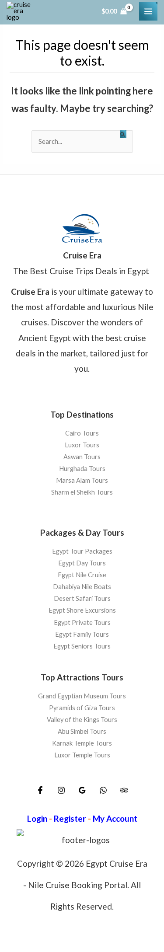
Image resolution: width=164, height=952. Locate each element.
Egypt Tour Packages (82, 551)
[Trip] (124, 790)
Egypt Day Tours (82, 563)
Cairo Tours (82, 433)
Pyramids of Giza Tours (82, 707)
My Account (115, 818)
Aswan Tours (82, 457)
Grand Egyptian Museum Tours (82, 696)
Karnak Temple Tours (82, 743)
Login (37, 818)
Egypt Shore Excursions (82, 610)
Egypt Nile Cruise (82, 575)
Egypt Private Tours (82, 622)
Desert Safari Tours (82, 598)
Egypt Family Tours (82, 634)
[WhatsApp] (103, 790)
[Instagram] (61, 790)
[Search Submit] (123, 134)
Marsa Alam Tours (82, 481)
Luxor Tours (82, 445)
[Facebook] (40, 790)
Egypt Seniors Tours (82, 646)
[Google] (82, 790)
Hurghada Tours (82, 469)
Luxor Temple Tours (82, 755)
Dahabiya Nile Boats (82, 586)
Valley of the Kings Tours (82, 719)
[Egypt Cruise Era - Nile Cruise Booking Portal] (20, 11)
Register (70, 818)
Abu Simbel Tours (82, 731)
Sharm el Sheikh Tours (82, 492)
